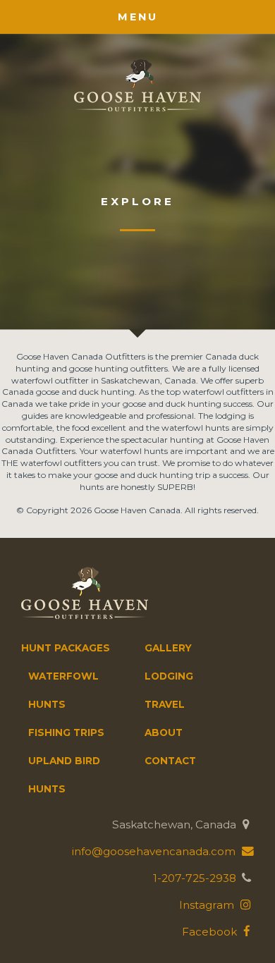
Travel (165, 704)
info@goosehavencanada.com (155, 851)
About (164, 732)
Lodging (169, 676)
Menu (138, 17)
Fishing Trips (66, 732)
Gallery (168, 648)
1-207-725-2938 (194, 878)
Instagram (208, 905)
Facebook (211, 931)
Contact (170, 760)
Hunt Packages (65, 648)
